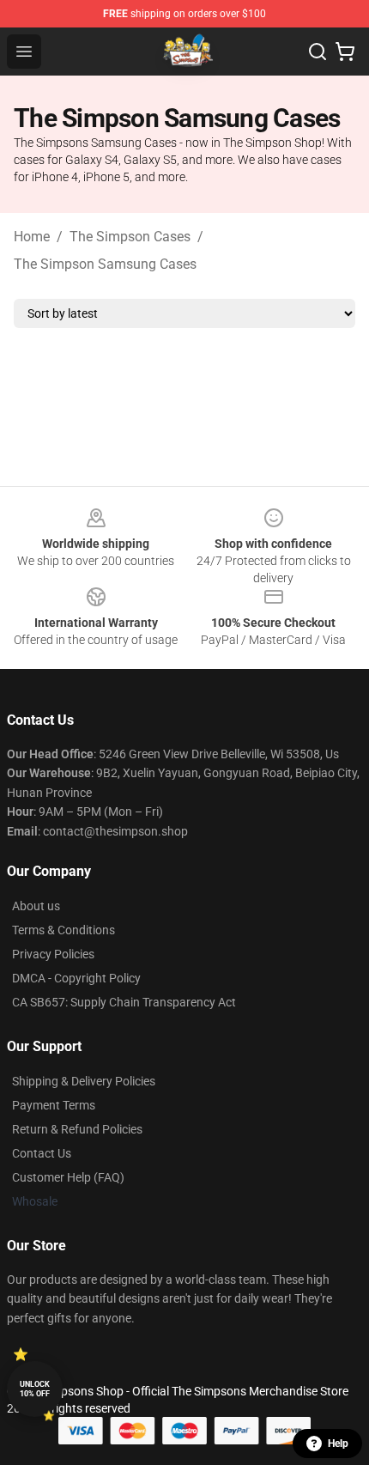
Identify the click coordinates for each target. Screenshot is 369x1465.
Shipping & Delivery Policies (83, 1081)
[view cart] (345, 51)
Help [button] (338, 1444)
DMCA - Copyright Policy (76, 978)
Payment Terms (53, 1105)
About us (36, 906)
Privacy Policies (53, 954)
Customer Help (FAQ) (68, 1177)
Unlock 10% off (35, 1389)
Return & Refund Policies (77, 1129)
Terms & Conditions (63, 930)
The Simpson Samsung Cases (105, 264)
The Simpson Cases (130, 236)
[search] (317, 51)
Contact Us (41, 1153)
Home (32, 236)
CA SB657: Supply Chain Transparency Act (124, 1002)
